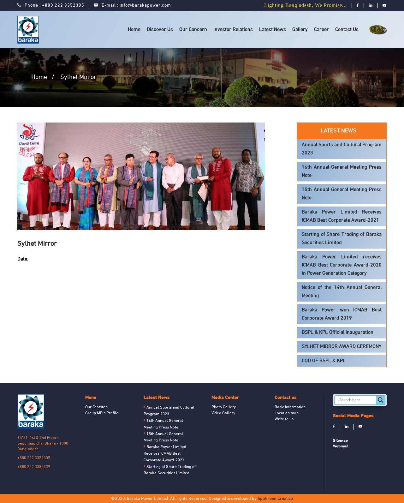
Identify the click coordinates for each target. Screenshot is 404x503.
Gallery (300, 30)
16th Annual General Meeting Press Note (342, 171)
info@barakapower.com (145, 5)
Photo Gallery (223, 407)
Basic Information (290, 407)
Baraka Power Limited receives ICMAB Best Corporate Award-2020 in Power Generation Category (342, 265)
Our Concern (193, 30)
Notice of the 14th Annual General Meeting (342, 291)
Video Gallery (223, 413)
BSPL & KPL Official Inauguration (337, 332)
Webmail (340, 446)
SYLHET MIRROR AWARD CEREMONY (341, 347)
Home (134, 30)
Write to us (284, 419)
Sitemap (340, 440)
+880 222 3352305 (63, 5)
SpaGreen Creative (275, 498)
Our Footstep (96, 407)
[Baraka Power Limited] (29, 29)
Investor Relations (233, 30)
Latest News (272, 30)
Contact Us (347, 30)
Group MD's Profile (101, 413)
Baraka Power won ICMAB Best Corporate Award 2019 (342, 314)
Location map (287, 413)
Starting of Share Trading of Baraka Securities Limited (342, 238)
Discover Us (160, 30)
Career (321, 30)
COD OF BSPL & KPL (324, 361)
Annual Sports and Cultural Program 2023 (342, 149)
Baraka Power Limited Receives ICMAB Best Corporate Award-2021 (342, 216)
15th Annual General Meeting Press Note (342, 194)
